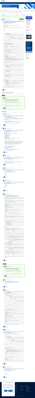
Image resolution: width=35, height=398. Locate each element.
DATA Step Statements (6, 135)
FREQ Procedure (6, 138)
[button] (2, 21)
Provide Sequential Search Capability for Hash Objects (14, 149)
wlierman (6, 19)
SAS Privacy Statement (7, 395)
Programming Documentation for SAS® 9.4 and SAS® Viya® (10, 133)
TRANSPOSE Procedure (7, 137)
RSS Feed (17, 14)
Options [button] (4, 14)
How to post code (6, 148)
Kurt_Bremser (7, 128)
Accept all (6, 390)
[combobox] (13, 10)
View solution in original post (7, 106)
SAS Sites (32, 1)
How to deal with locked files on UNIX (8, 150)
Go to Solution (21, 19)
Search (27, 1)
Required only (10, 390)
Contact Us (30, 1)
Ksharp (6, 155)
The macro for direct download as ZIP (8, 147)
